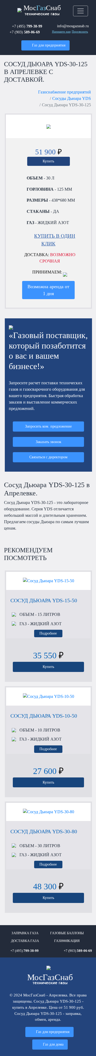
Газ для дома (53, 1044)
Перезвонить (80, 31)
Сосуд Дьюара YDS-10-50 (43, 716)
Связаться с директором (48, 457)
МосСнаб (42, 10)
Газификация (67, 941)
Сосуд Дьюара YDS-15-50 (43, 600)
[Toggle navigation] (80, 11)
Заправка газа (24, 933)
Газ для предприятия (48, 45)
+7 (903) (25, 32)
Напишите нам (61, 31)
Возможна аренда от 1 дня (48, 290)
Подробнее (48, 633)
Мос (50, 979)
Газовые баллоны (67, 933)
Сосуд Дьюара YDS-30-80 (43, 831)
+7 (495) (27, 26)
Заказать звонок (48, 442)
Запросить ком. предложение (48, 426)
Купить (48, 161)
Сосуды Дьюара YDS (71, 98)
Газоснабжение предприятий (64, 92)
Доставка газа (25, 941)
